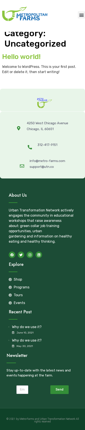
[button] (81, 14)
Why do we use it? (27, 327)
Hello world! (21, 56)
